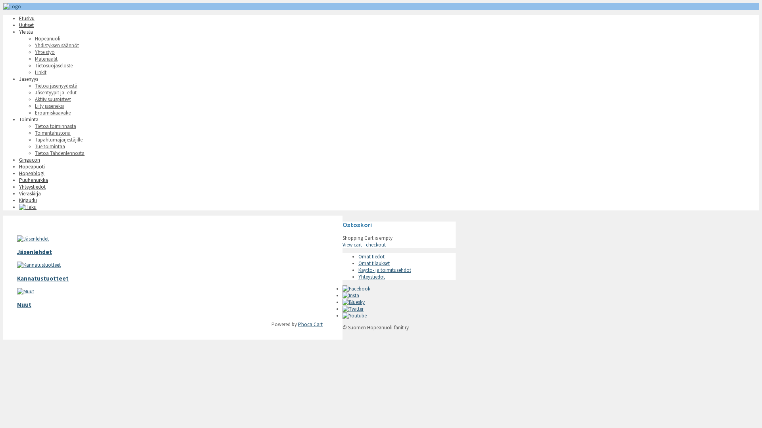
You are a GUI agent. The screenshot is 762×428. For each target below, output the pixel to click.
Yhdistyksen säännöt (57, 45)
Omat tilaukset (374, 263)
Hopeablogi (31, 173)
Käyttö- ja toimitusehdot (384, 270)
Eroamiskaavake (53, 112)
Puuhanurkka (33, 180)
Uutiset (26, 25)
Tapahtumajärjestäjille (59, 139)
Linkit (40, 72)
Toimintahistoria (53, 133)
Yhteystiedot (32, 186)
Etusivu (27, 18)
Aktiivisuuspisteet (53, 99)
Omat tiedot (371, 256)
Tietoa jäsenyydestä (56, 85)
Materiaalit (46, 58)
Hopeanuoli (47, 38)
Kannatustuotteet (43, 278)
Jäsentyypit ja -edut (56, 92)
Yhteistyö (45, 52)
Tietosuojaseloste (54, 65)
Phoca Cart (310, 324)
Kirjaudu (28, 200)
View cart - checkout (364, 244)
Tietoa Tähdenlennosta (60, 153)
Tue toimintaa (50, 146)
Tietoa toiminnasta (55, 126)
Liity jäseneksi (49, 106)
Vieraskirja (30, 193)
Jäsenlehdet (34, 252)
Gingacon (29, 160)
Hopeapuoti (32, 166)
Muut (24, 304)
